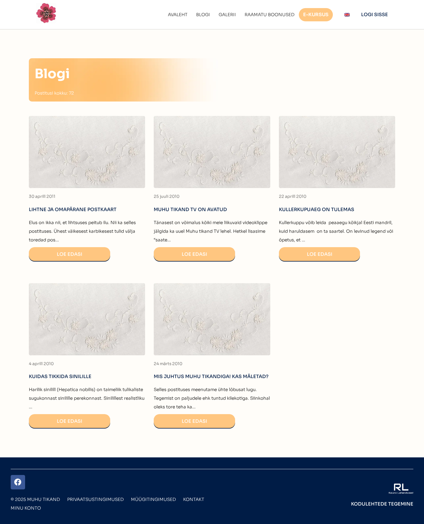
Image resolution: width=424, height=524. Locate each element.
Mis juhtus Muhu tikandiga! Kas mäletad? (211, 376)
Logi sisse (374, 15)
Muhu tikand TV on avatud (190, 209)
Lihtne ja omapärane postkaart (73, 209)
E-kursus (316, 15)
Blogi (203, 14)
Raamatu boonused (269, 14)
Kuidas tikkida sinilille (60, 376)
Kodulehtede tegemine (382, 504)
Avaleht (177, 14)
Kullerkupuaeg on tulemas (316, 209)
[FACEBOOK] (18, 482)
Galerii (227, 14)
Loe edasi (69, 254)
